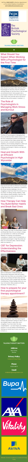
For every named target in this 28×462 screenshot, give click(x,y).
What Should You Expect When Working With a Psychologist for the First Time (13, 58)
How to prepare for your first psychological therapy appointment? (13, 291)
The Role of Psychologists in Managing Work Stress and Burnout (13, 105)
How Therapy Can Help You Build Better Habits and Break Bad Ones (13, 204)
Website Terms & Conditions (8, 457)
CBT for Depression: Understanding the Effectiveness (12, 248)
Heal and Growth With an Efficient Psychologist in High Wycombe (12, 156)
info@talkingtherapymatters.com (14, 5)
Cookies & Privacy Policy (14, 359)
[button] (14, 49)
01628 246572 (9, 2)
